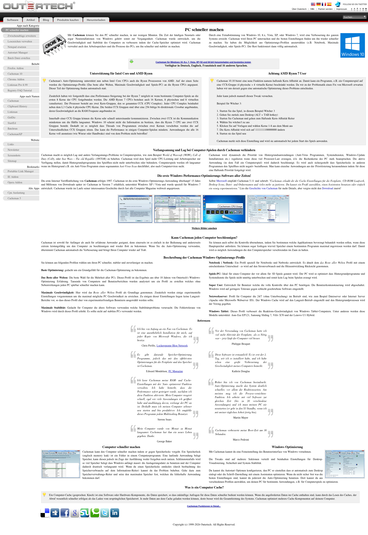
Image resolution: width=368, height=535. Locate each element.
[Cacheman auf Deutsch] (268, 195)
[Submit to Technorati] (95, 516)
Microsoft (221, 181)
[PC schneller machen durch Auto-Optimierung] (135, 195)
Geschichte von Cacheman (263, 188)
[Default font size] (354, 9)
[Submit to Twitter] (105, 516)
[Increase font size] (357, 9)
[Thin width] (360, 9)
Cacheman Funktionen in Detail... (204, 506)
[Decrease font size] (351, 9)
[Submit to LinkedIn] (114, 516)
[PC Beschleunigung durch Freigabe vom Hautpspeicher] (178, 195)
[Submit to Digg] (55, 516)
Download (327, 188)
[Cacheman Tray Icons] (224, 195)
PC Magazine (175, 371)
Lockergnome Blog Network (172, 345)
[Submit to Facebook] (65, 516)
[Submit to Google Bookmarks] (75, 516)
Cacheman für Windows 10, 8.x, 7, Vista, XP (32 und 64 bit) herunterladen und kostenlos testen (203, 62)
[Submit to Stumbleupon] (85, 516)
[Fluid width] (366, 9)
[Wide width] (363, 9)
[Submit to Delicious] (45, 516)
